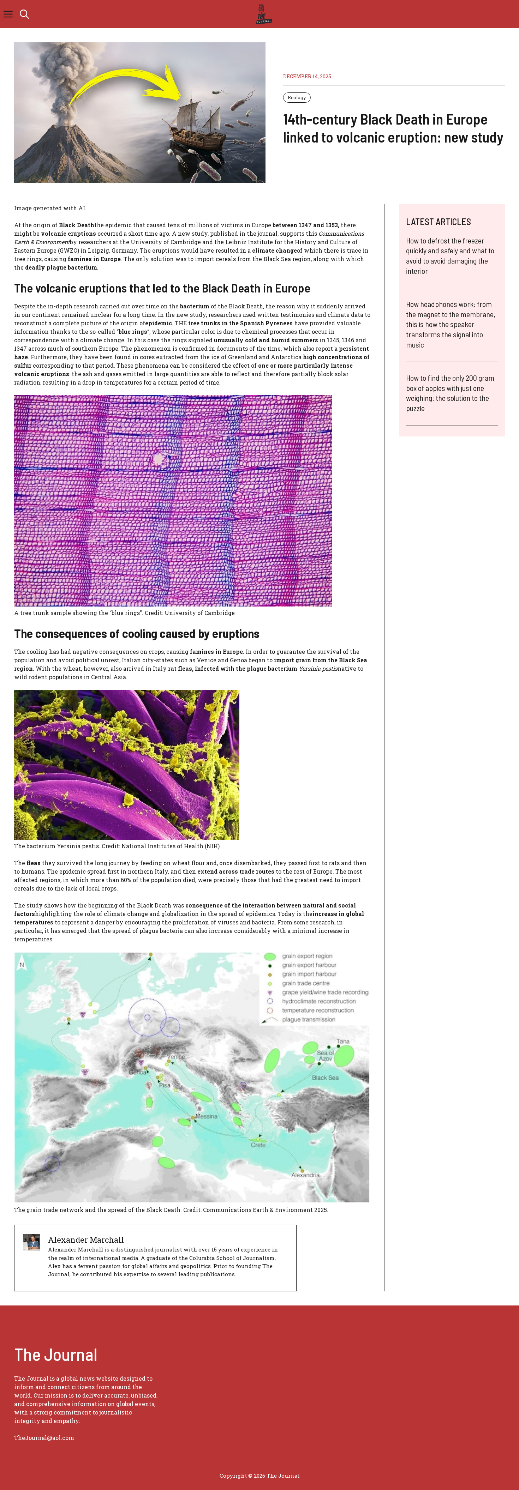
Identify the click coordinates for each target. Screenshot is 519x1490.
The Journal (283, 1475)
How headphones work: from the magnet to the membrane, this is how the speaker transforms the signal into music (450, 324)
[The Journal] (263, 14)
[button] (24, 14)
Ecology (297, 97)
